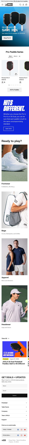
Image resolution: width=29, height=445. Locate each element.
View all (4, 338)
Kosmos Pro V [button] (23, 78)
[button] (3, 5)
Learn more (8, 128)
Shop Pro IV (7, 38)
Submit (14, 395)
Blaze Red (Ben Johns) (2, 82)
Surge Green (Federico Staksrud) (20, 82)
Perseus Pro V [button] (6, 78)
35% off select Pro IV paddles (20, 1)
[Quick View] (16, 74)
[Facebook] (18, 429)
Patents (11, 442)
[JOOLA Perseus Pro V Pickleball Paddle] (10, 68)
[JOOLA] (9, 4)
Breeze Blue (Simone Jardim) (4, 82)
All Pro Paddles (14, 90)
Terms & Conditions (21, 440)
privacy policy (12, 440)
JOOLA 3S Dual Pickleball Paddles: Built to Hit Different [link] (13, 363)
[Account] (23, 4)
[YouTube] (25, 429)
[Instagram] (21, 429)
